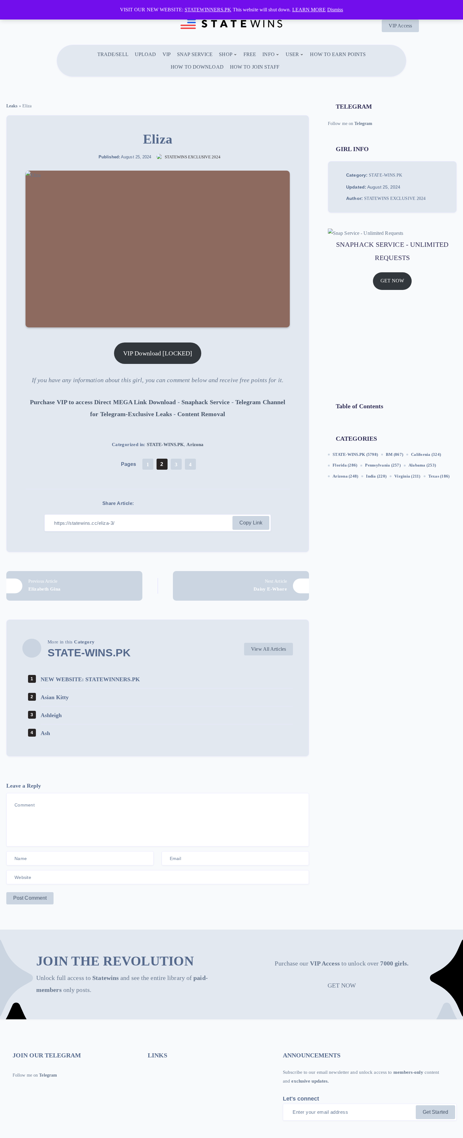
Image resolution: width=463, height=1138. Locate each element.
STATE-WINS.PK (165, 444)
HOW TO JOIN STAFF (255, 67)
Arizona (194, 444)
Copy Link (250, 522)
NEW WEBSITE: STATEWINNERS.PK (90, 679)
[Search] (289, 67)
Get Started (435, 1112)
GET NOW (392, 281)
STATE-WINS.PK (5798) (355, 454)
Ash (45, 733)
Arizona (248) (345, 476)
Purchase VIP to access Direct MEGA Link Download (103, 402)
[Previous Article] (74, 585)
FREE (249, 54)
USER (292, 54)
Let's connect (301, 1099)
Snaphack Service (205, 402)
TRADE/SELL (113, 54)
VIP (167, 54)
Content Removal (201, 413)
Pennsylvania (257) (383, 465)
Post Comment (30, 898)
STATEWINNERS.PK (208, 9)
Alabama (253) (422, 465)
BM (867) (394, 454)
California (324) (426, 454)
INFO (268, 54)
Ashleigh (51, 715)
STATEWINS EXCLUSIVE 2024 (395, 198)
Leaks (12, 106)
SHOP (225, 54)
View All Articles (268, 649)
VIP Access (400, 25)
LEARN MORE (309, 9)
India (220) (376, 476)
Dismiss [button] (335, 9)
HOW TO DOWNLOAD (197, 67)
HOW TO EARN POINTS (338, 54)
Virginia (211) (407, 476)
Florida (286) (345, 465)
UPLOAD (145, 54)
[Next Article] (241, 585)
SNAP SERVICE (195, 54)
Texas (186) (439, 476)
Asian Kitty (55, 697)
